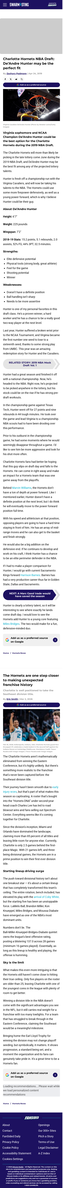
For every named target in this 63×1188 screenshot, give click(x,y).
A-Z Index (44, 1153)
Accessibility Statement (16, 1153)
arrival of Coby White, (46, 897)
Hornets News (19, 653)
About (6, 1125)
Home (6, 653)
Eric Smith (12, 699)
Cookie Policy (10, 1147)
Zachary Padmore (17, 73)
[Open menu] (5, 4)
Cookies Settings (12, 1159)
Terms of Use (46, 1142)
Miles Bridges (11, 623)
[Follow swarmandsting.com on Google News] (55, 640)
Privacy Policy (10, 1142)
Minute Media (17, 1167)
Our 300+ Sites (47, 1130)
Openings (44, 1125)
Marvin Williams (21, 487)
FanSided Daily (11, 1136)
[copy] (22, 79)
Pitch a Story (46, 1136)
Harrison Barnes (30, 575)
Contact (7, 1130)
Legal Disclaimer (48, 1147)
